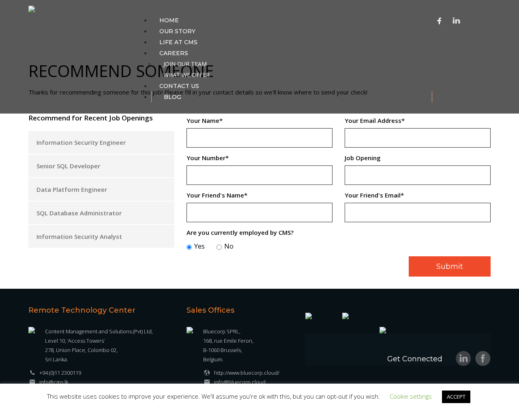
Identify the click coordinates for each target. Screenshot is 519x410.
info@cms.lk (53, 382)
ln (463, 358)
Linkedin (457, 20)
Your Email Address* (375, 120)
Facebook (439, 20)
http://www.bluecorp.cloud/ (246, 372)
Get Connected (414, 358)
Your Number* (208, 158)
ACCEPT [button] (456, 396)
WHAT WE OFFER (186, 75)
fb (483, 358)
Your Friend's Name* (217, 195)
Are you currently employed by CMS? (240, 232)
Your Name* (205, 120)
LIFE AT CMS (178, 42)
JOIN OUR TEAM (185, 64)
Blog (172, 97)
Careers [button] (173, 53)
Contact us (179, 86)
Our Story (177, 31)
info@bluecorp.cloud (240, 382)
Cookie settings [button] (411, 396)
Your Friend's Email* (374, 195)
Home (169, 20)
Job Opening (363, 158)
